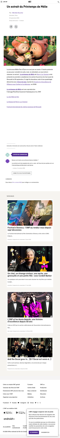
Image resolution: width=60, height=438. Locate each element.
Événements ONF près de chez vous (13, 391)
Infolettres (31, 397)
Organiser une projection (10, 397)
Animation (11, 15)
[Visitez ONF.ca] (32, 1)
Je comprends (34, 432)
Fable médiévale (38, 146)
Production (43, 387)
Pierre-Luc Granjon (43, 74)
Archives (42, 397)
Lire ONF (5, 2)
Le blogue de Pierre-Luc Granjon (17, 102)
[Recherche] (58, 2)
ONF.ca (42, 384)
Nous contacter (32, 391)
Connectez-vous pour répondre (22, 173)
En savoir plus (45, 432)
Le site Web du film (13, 97)
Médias (30, 394)
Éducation (43, 394)
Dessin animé (30, 146)
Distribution (43, 391)
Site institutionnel (16, 427)
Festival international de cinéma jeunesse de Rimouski (24, 107)
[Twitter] (16, 27)
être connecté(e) (17, 182)
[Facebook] (11, 27)
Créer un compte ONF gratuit (11, 384)
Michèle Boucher (17, 13)
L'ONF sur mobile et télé (10, 408)
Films (16, 15)
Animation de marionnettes (19, 146)
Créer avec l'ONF (8, 394)
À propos (30, 384)
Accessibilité (6, 427)
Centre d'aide (31, 387)
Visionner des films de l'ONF (11, 387)
